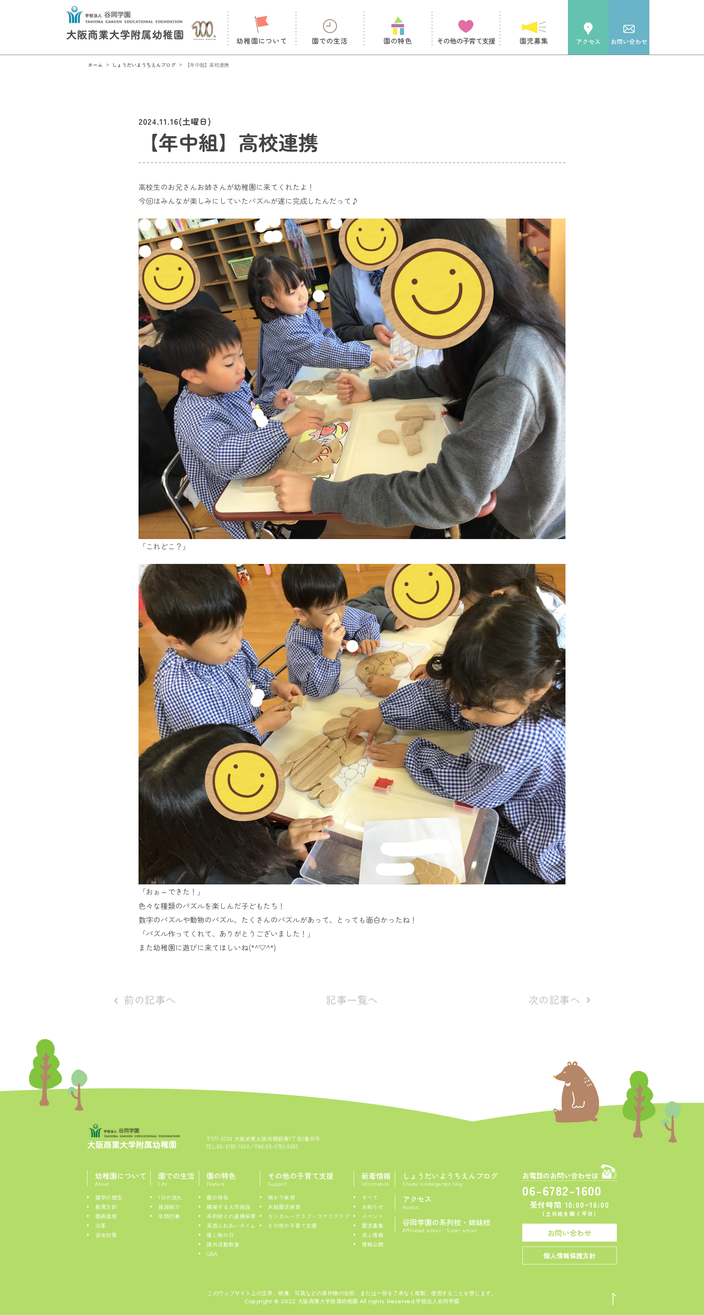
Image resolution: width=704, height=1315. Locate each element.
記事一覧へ (352, 999)
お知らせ (372, 1207)
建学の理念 (108, 1197)
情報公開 (372, 1244)
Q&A (212, 1254)
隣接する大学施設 (228, 1207)
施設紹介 (169, 1207)
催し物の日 (220, 1235)
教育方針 (106, 1207)
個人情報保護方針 (569, 1255)
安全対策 (106, 1235)
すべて (370, 1197)
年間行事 (169, 1216)
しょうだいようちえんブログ (144, 64)
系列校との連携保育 (231, 1216)
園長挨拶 (106, 1216)
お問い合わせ (570, 1232)
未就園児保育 (284, 1207)
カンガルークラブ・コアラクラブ (309, 1216)
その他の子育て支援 (292, 1225)
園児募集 (372, 1225)
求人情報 (372, 1235)
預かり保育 (281, 1197)
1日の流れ (170, 1197)
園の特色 (218, 1197)
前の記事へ (150, 999)
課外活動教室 (223, 1244)
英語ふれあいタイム (231, 1225)
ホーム (95, 64)
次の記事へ (554, 999)
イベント (372, 1216)
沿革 (100, 1225)
